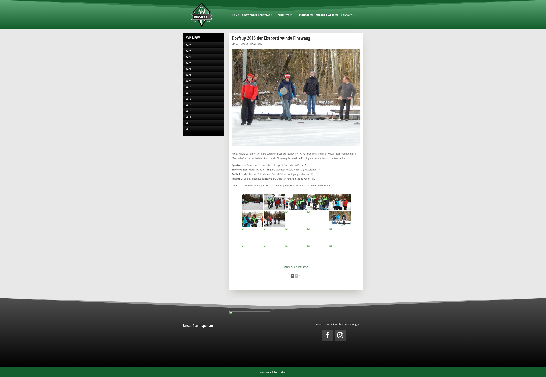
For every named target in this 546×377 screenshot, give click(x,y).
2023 (188, 63)
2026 (188, 45)
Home (235, 15)
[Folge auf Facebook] (327, 335)
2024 (188, 57)
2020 (188, 81)
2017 (188, 99)
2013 (188, 123)
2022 (188, 69)
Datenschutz (280, 372)
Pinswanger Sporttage (257, 15)
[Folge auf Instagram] (340, 335)
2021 (188, 75)
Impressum (265, 372)
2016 (188, 105)
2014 (188, 117)
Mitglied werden (327, 15)
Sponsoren (306, 15)
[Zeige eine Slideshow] (296, 267)
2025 (188, 51)
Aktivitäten (285, 15)
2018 (188, 93)
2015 (188, 111)
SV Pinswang (242, 43)
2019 (188, 87)
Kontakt (346, 15)
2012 (188, 129)
